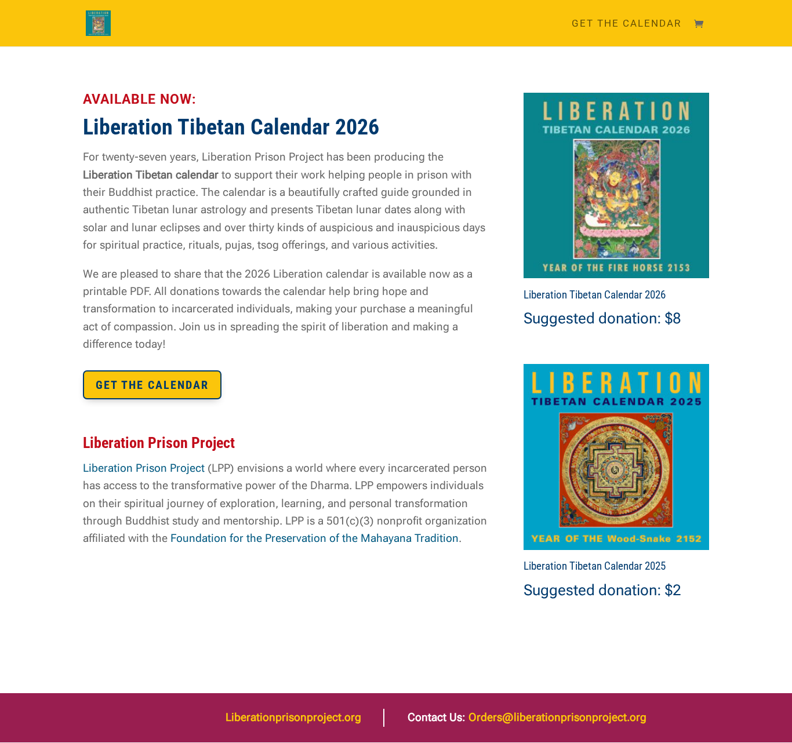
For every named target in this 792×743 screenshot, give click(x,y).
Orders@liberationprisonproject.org (557, 717)
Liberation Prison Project (144, 468)
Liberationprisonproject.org (293, 717)
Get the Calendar (626, 24)
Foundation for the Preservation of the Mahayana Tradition (314, 538)
